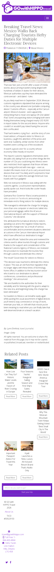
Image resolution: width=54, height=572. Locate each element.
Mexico (40, 48)
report (14, 176)
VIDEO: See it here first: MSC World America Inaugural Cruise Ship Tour (43, 378)
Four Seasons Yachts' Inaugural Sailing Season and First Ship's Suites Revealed (27, 381)
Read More (10, 396)
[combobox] (27, 488)
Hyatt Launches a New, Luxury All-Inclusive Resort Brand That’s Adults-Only (27, 462)
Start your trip (27, 492)
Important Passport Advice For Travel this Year (10, 459)
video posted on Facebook (16, 198)
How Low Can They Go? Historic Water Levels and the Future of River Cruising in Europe (11, 381)
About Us (9, 511)
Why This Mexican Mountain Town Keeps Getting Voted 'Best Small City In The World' (43, 422)
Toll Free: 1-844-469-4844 (9, 539)
